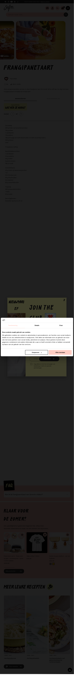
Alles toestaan (60, 352)
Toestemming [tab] (12, 325)
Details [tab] (37, 325)
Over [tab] (61, 325)
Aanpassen (35, 352)
